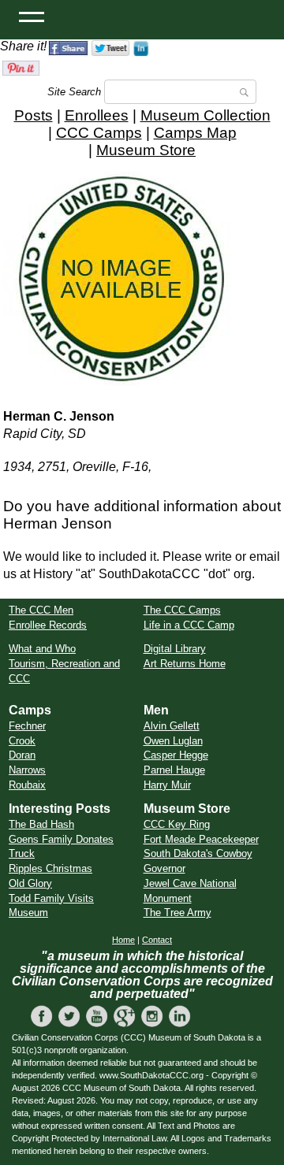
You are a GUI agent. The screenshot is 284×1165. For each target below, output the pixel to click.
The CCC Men (41, 610)
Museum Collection (205, 115)
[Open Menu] (31, 16)
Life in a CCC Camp (189, 625)
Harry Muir (167, 785)
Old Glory (30, 883)
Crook (22, 741)
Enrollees (97, 115)
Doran (22, 755)
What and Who (42, 649)
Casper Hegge (176, 755)
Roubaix (27, 785)
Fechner (27, 726)
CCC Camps (99, 132)
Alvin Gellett (172, 726)
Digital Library (175, 649)
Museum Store (146, 150)
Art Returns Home (185, 664)
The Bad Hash (41, 824)
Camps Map (195, 132)
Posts (33, 115)
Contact (157, 939)
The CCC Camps (182, 610)
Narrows (27, 770)
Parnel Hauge (174, 770)
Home (123, 939)
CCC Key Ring (177, 824)
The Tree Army (177, 912)
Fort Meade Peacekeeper (201, 839)
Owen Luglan (173, 741)
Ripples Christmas (50, 868)
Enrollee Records (48, 625)
